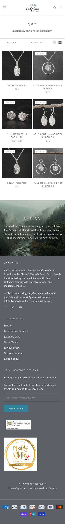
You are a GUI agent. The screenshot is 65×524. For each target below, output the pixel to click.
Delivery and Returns (16, 331)
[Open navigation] (4, 7)
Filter (11, 42)
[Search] (54, 7)
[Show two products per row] (60, 42)
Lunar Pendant (17, 85)
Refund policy (11, 358)
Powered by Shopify (45, 488)
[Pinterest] (20, 307)
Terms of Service (13, 353)
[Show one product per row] (54, 42)
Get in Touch (11, 342)
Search (8, 325)
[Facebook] (5, 307)
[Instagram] (13, 307)
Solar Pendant (17, 183)
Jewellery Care (12, 336)
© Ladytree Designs (32, 484)
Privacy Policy (12, 347)
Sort (35, 42)
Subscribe (16, 408)
